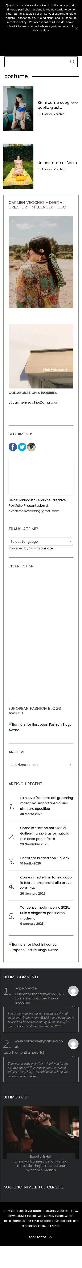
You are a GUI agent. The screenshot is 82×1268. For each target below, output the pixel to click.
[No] (76, 28)
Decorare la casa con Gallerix (44, 858)
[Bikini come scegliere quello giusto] (18, 108)
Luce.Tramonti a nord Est (23, 1053)
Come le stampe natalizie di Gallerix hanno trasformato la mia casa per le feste (44, 833)
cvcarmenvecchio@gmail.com (34, 402)
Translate (45, 548)
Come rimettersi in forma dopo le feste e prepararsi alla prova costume (46, 883)
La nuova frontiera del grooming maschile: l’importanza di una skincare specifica (46, 803)
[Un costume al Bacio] (18, 166)
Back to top (37, 1237)
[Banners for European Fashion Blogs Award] (41, 730)
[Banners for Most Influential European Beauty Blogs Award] (41, 950)
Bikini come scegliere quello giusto (58, 105)
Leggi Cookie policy (41, 47)
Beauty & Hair (41, 1156)
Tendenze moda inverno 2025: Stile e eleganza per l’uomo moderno (45, 913)
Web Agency (46, 1216)
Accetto (41, 38)
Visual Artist (65, 1216)
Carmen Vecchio (53, 114)
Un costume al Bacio (57, 162)
